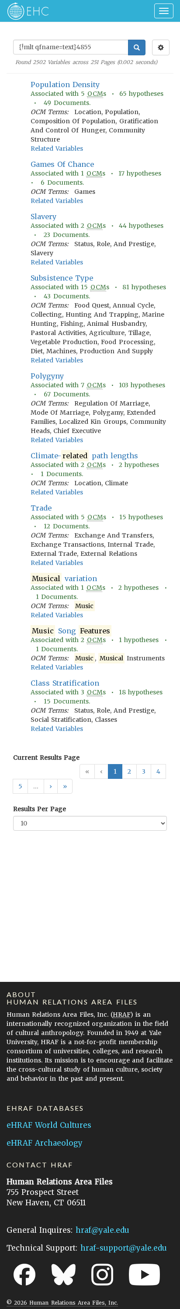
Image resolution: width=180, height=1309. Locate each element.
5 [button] (20, 786)
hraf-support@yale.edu (123, 1248)
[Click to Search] (136, 47)
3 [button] (143, 771)
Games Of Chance (62, 164)
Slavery (43, 216)
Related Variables (57, 148)
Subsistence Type (62, 278)
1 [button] (115, 771)
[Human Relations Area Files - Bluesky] (63, 1275)
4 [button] (158, 771)
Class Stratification (65, 683)
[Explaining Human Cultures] (25, 11)
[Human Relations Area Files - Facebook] (24, 1275)
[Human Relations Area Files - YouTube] (144, 1275)
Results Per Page (39, 809)
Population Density (65, 84)
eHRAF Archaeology (45, 1143)
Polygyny (47, 376)
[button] (51, 786)
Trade (41, 508)
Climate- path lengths (84, 455)
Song (71, 630)
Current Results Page (46, 757)
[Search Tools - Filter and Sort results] (161, 47)
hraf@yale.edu (102, 1230)
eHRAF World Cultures (49, 1125)
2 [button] (129, 771)
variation (64, 578)
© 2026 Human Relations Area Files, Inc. (62, 1302)
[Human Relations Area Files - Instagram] (102, 1275)
